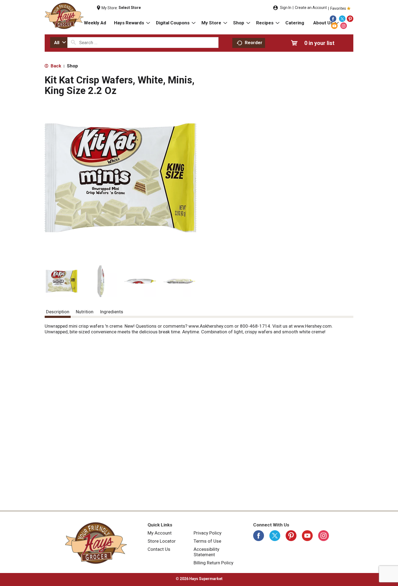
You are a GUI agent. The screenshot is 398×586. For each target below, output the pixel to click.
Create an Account (311, 7)
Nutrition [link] (84, 311)
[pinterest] (350, 18)
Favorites (338, 8)
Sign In (285, 7)
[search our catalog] (73, 42)
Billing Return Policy (213, 562)
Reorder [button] (253, 42)
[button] (62, 281)
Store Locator (162, 541)
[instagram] (343, 25)
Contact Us (159, 549)
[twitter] (342, 18)
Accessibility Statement (206, 551)
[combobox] (58, 42)
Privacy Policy (207, 533)
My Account (160, 533)
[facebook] (333, 18)
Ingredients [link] (111, 311)
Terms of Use (207, 541)
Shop (72, 66)
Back (55, 66)
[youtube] (334, 25)
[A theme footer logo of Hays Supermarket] (96, 543)
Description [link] (57, 311)
